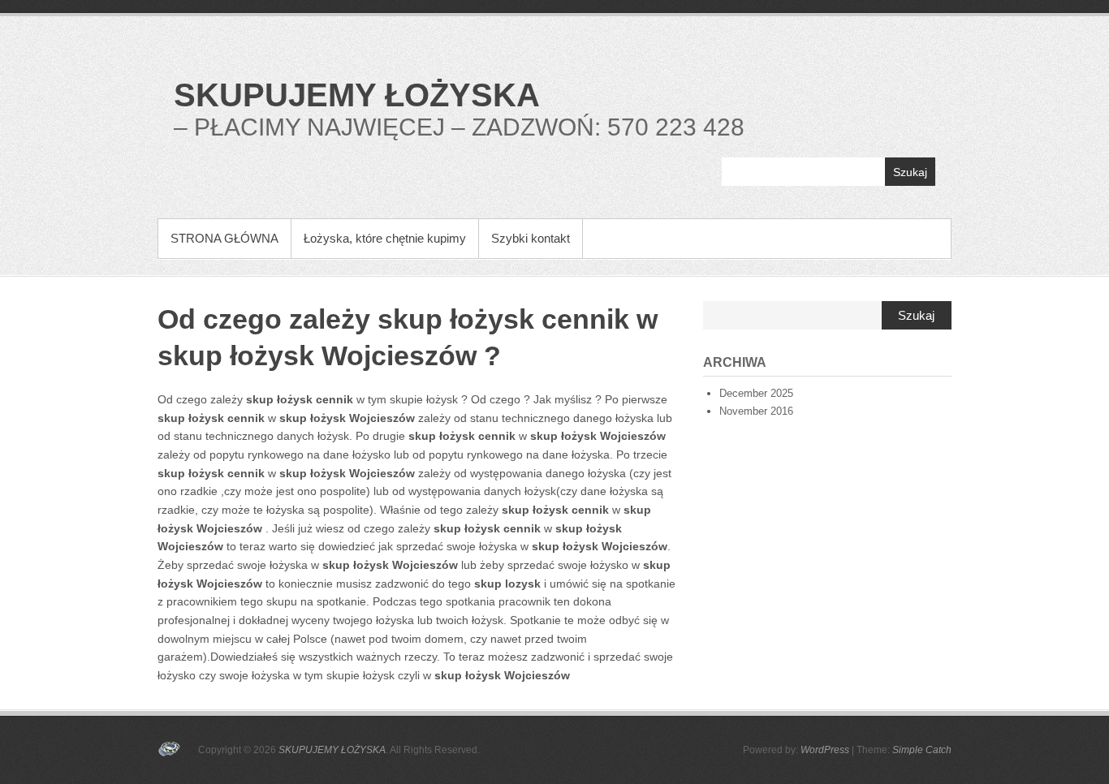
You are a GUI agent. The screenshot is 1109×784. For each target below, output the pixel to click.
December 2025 (756, 393)
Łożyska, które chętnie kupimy (385, 238)
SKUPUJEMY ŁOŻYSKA (357, 95)
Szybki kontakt (530, 238)
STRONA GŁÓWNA (224, 238)
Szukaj (910, 172)
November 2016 (756, 411)
